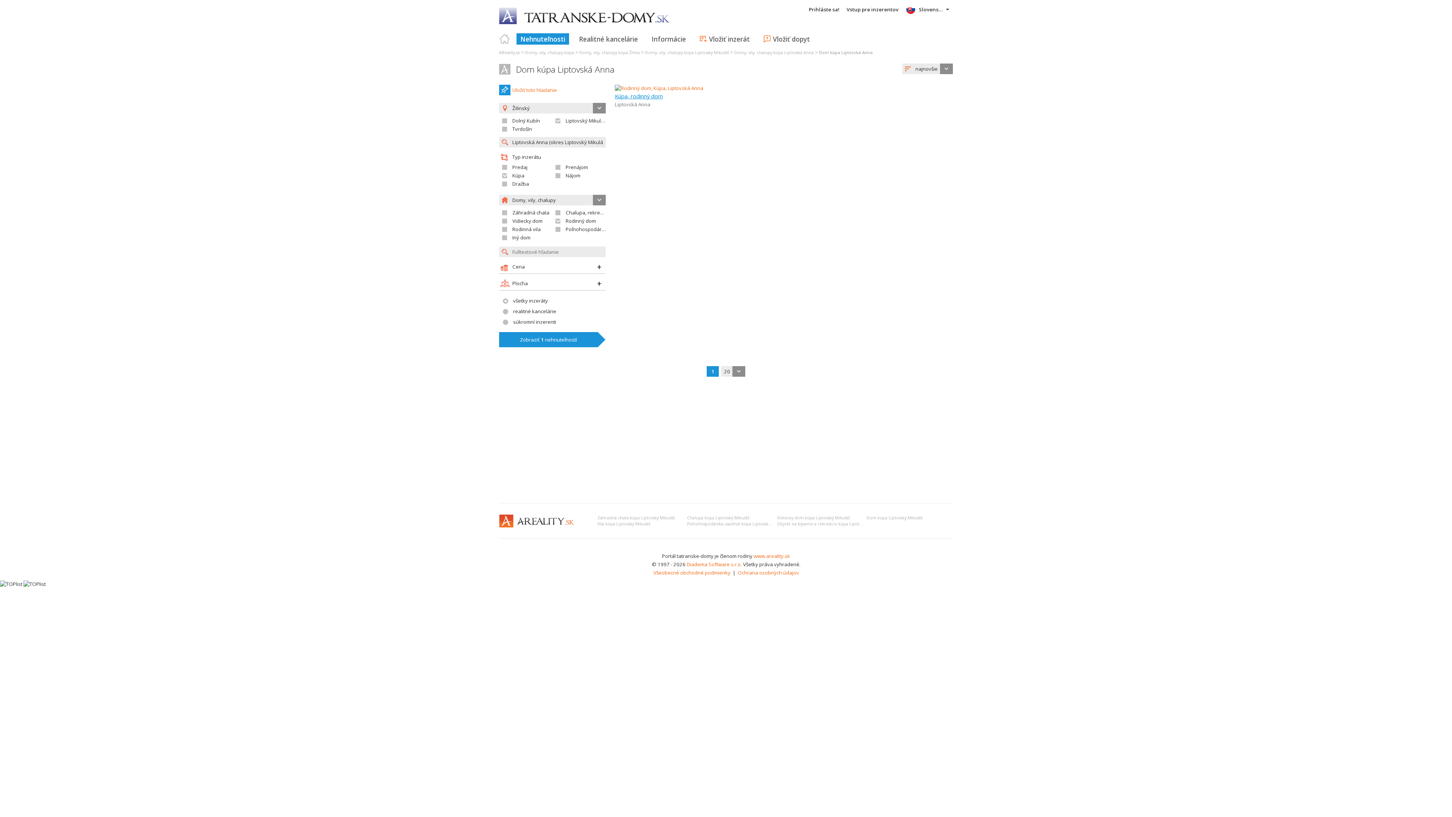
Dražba (520, 183)
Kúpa (518, 175)
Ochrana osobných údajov (768, 572)
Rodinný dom (581, 220)
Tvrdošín (522, 129)
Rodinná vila (526, 229)
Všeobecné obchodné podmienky (692, 572)
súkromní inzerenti (534, 321)
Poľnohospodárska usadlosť (598, 229)
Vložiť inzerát (729, 38)
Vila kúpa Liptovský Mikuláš (623, 524)
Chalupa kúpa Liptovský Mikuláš (718, 517)
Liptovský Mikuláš (586, 120)
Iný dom (521, 237)
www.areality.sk (772, 556)
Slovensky (931, 9)
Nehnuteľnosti (542, 38)
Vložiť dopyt (791, 38)
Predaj (519, 167)
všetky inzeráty (530, 300)
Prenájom (577, 167)
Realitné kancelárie (608, 38)
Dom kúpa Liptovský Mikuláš (895, 517)
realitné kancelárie (534, 311)
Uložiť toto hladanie (534, 90)
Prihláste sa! (824, 9)
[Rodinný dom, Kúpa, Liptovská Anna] (659, 88)
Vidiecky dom (527, 220)
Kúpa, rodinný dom (639, 96)
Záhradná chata (530, 212)
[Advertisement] (726, 441)
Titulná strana (504, 39)
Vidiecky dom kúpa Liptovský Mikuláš (813, 517)
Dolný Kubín (526, 120)
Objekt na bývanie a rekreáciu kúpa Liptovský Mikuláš (830, 524)
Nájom (573, 175)
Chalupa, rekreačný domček (598, 212)
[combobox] (927, 69)
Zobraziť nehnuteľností (548, 339)
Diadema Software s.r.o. (714, 564)
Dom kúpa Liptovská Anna (565, 69)
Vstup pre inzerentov (872, 9)
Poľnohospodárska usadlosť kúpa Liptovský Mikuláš (736, 524)
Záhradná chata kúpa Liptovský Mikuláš (636, 517)
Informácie (669, 38)
